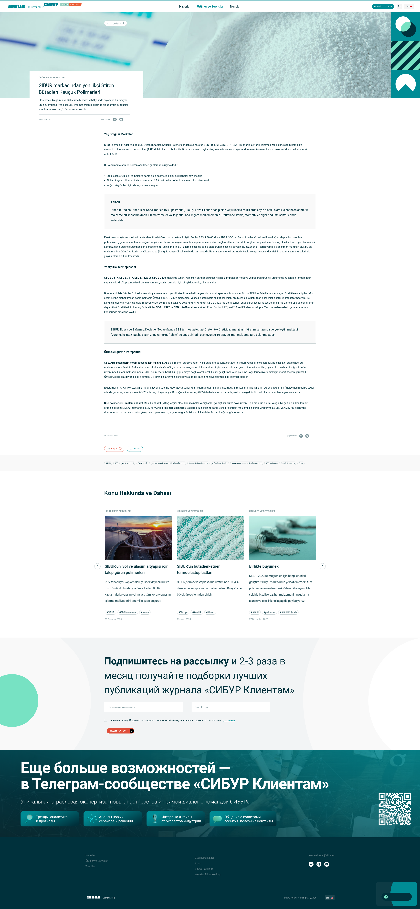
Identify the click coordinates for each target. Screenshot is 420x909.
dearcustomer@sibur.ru (321, 855)
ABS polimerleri (272, 463)
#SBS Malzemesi (127, 612)
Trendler (90, 866)
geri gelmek (118, 23)
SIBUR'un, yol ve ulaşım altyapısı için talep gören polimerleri (136, 569)
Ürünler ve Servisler (117, 511)
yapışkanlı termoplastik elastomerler (246, 463)
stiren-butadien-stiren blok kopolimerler (168, 463)
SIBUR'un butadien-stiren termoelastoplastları (198, 569)
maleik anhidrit (289, 463)
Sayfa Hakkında (204, 868)
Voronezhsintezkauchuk (198, 463)
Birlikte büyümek (263, 566)
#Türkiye (182, 612)
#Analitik (196, 612)
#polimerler (269, 612)
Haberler (90, 855)
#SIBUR (110, 612)
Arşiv (198, 863)
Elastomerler (143, 463)
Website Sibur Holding (207, 874)
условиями (229, 720)
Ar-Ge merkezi (128, 463)
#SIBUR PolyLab (287, 612)
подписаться (118, 730)
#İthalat (210, 612)
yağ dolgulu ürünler (220, 463)
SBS (116, 463)
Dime (301, 463)
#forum (144, 612)
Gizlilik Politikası (204, 857)
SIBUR (108, 463)
